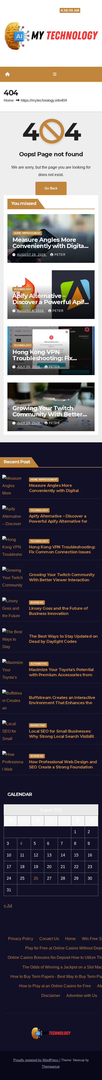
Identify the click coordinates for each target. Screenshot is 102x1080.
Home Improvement (27, 233)
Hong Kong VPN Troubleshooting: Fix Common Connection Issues (62, 550)
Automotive (38, 663)
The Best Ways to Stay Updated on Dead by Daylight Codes (63, 639)
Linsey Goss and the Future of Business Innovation (58, 611)
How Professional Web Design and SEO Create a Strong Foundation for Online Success (63, 767)
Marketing (37, 725)
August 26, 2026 (32, 254)
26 (36, 878)
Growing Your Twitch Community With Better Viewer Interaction (47, 414)
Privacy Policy (20, 939)
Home (9, 100)
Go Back (51, 188)
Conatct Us (49, 939)
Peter (60, 254)
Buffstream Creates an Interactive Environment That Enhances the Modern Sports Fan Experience (62, 702)
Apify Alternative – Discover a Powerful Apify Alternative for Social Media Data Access (58, 521)
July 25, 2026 (29, 367)
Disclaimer (50, 995)
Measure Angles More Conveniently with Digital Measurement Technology (51, 246)
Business (36, 602)
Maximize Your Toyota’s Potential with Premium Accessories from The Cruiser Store (61, 674)
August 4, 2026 (31, 311)
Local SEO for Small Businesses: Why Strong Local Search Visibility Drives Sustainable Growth (62, 736)
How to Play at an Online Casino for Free (55, 986)
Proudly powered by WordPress (36, 1060)
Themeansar (50, 1066)
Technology (22, 289)
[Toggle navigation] (54, 74)
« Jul (8, 905)
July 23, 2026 (29, 423)
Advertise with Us (81, 995)
